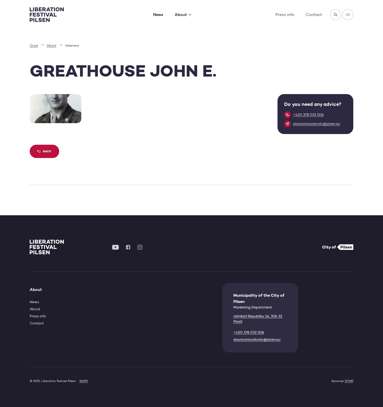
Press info (285, 14)
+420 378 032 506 (248, 332)
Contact (314, 14)
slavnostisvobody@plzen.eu (256, 339)
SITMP (349, 381)
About (35, 309)
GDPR (83, 381)
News (158, 14)
